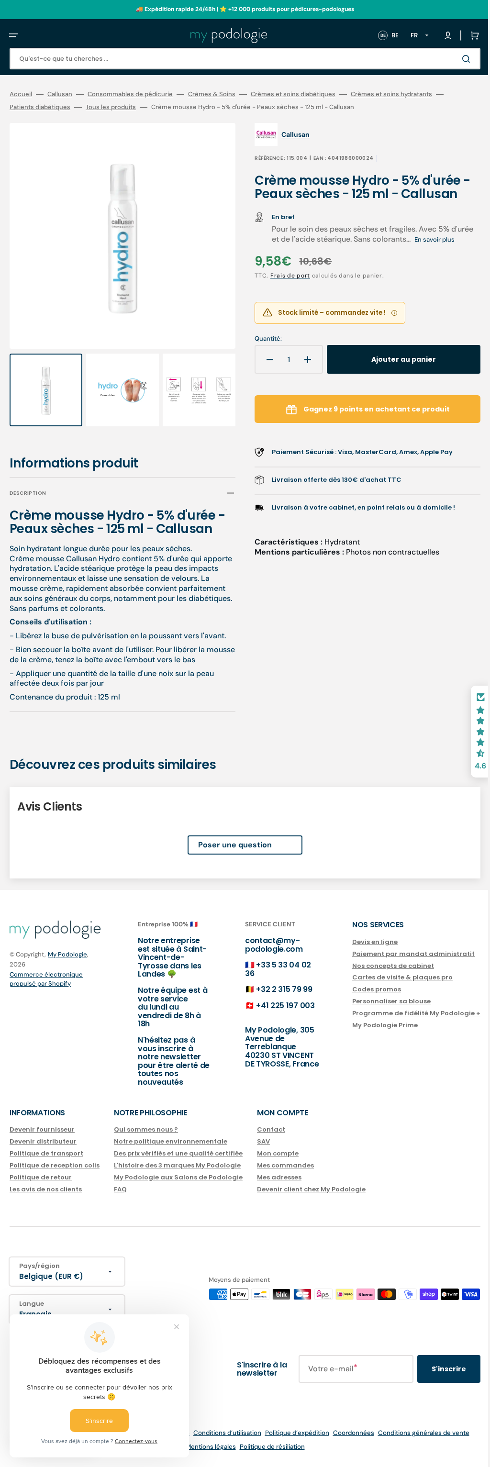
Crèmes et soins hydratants (391, 94)
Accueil (21, 94)
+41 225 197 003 (275, 1005)
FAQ (120, 1188)
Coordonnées (346, 1433)
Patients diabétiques (40, 107)
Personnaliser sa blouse (377, 1001)
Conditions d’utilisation (220, 1433)
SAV (263, 1141)
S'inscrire (434, 1369)
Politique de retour (41, 1176)
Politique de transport (46, 1153)
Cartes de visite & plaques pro (388, 977)
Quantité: (261, 349)
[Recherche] (453, 58)
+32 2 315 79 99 (274, 989)
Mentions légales (203, 1447)
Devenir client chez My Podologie (311, 1188)
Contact (271, 1130)
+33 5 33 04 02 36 (268, 969)
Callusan (59, 94)
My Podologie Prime (370, 1025)
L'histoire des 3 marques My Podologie (177, 1165)
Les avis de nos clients (46, 1188)
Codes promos (362, 989)
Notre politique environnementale (170, 1141)
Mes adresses (279, 1176)
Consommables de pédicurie (130, 94)
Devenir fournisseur (42, 1130)
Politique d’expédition (290, 1433)
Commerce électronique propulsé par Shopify (46, 979)
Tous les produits (111, 107)
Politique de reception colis (55, 1165)
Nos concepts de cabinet (379, 965)
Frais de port (283, 286)
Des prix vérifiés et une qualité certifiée (178, 1153)
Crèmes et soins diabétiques (293, 94)
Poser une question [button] (228, 836)
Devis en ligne (360, 942)
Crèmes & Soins (211, 94)
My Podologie (67, 954)
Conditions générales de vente (416, 1433)
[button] (13, 35)
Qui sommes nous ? (146, 1130)
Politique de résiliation (265, 1447)
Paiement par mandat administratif (399, 953)
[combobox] (238, 58)
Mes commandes (285, 1165)
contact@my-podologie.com (264, 945)
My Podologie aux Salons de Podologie (178, 1176)
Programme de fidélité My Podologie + (402, 1013)
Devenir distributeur (43, 1141)
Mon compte (278, 1153)
